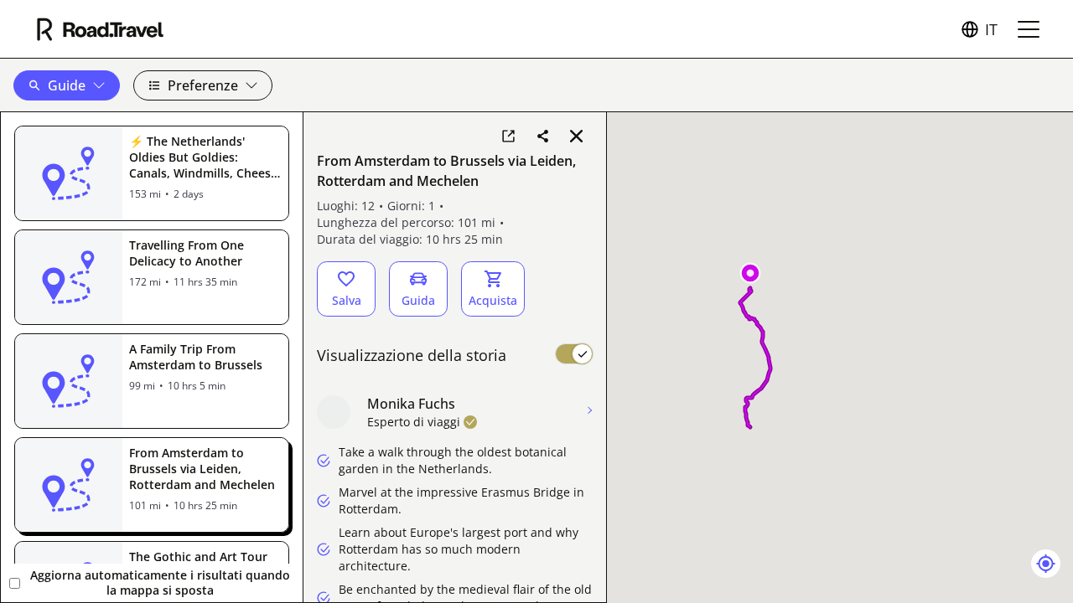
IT (991, 29)
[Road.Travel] (100, 29)
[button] (66, 85)
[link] (508, 136)
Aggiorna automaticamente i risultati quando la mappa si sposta (160, 582)
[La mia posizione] (1045, 563)
